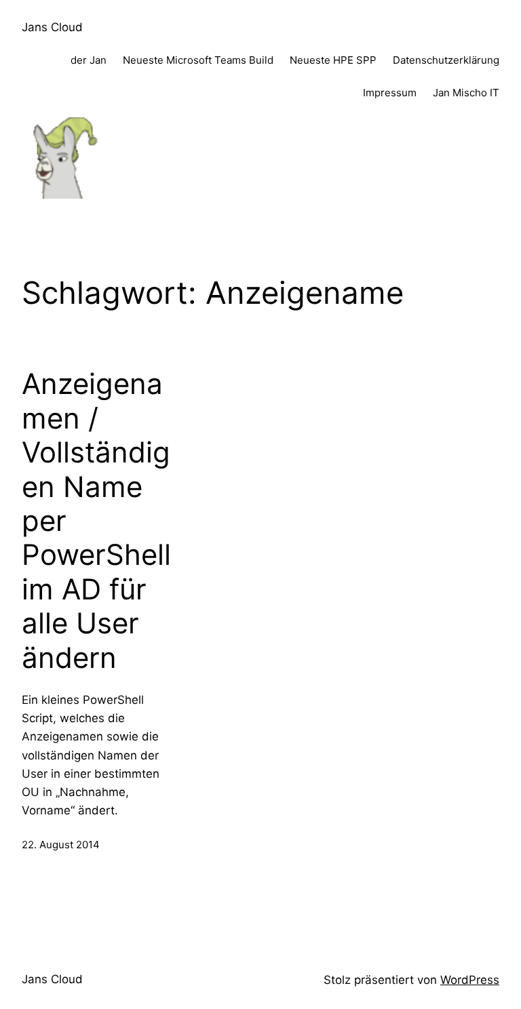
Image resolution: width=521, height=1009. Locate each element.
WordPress (469, 980)
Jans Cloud (52, 27)
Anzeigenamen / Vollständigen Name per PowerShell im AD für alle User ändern (96, 520)
